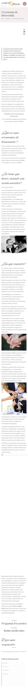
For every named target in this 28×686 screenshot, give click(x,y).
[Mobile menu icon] (25, 4)
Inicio (2, 18)
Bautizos (8, 18)
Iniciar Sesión (8, 651)
